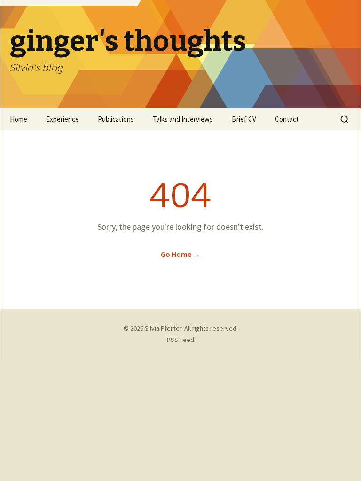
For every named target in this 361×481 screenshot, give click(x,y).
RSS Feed (180, 339)
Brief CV (244, 119)
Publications (116, 119)
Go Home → (180, 254)
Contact (287, 119)
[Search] (344, 119)
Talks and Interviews (183, 119)
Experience (62, 119)
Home (18, 119)
